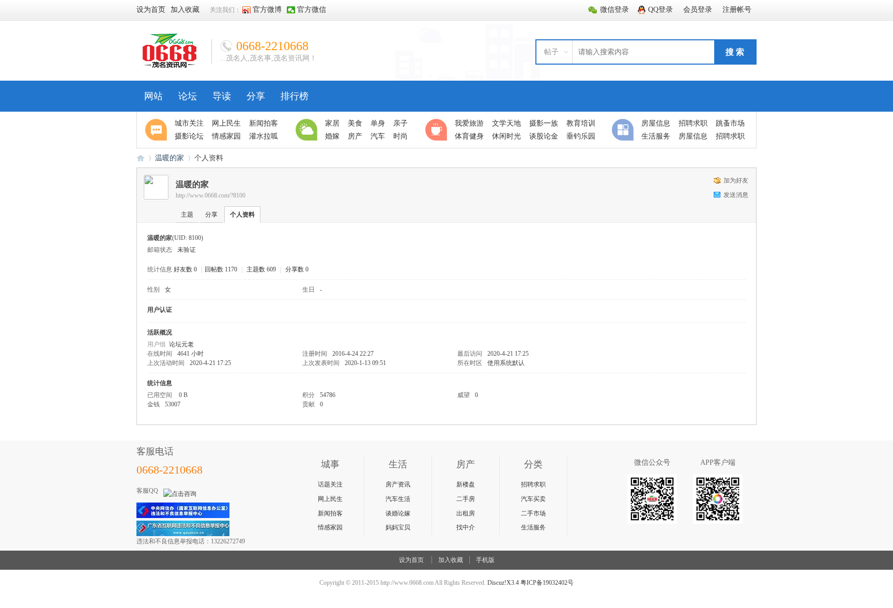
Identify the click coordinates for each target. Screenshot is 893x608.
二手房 (465, 499)
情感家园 (330, 527)
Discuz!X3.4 (503, 582)
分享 (256, 96)
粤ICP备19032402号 (547, 582)
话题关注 (330, 484)
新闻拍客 (330, 513)
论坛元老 (181, 344)
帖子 (551, 52)
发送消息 (735, 195)
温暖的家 (169, 158)
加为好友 (735, 180)
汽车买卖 (533, 499)
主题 (187, 214)
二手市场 (533, 513)
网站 (153, 96)
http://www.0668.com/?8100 (210, 195)
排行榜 (295, 96)
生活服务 (533, 527)
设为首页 (411, 560)
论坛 (187, 96)
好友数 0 (185, 269)
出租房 (465, 513)
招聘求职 (533, 484)
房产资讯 (398, 484)
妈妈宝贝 (398, 527)
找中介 (465, 527)
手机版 (485, 560)
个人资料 (242, 214)
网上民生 (330, 499)
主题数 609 (261, 269)
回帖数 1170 (221, 269)
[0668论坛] (170, 65)
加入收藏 (450, 560)
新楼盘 (465, 484)
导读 (221, 96)
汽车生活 (398, 499)
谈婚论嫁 (398, 513)
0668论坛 (140, 157)
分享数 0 (297, 269)
